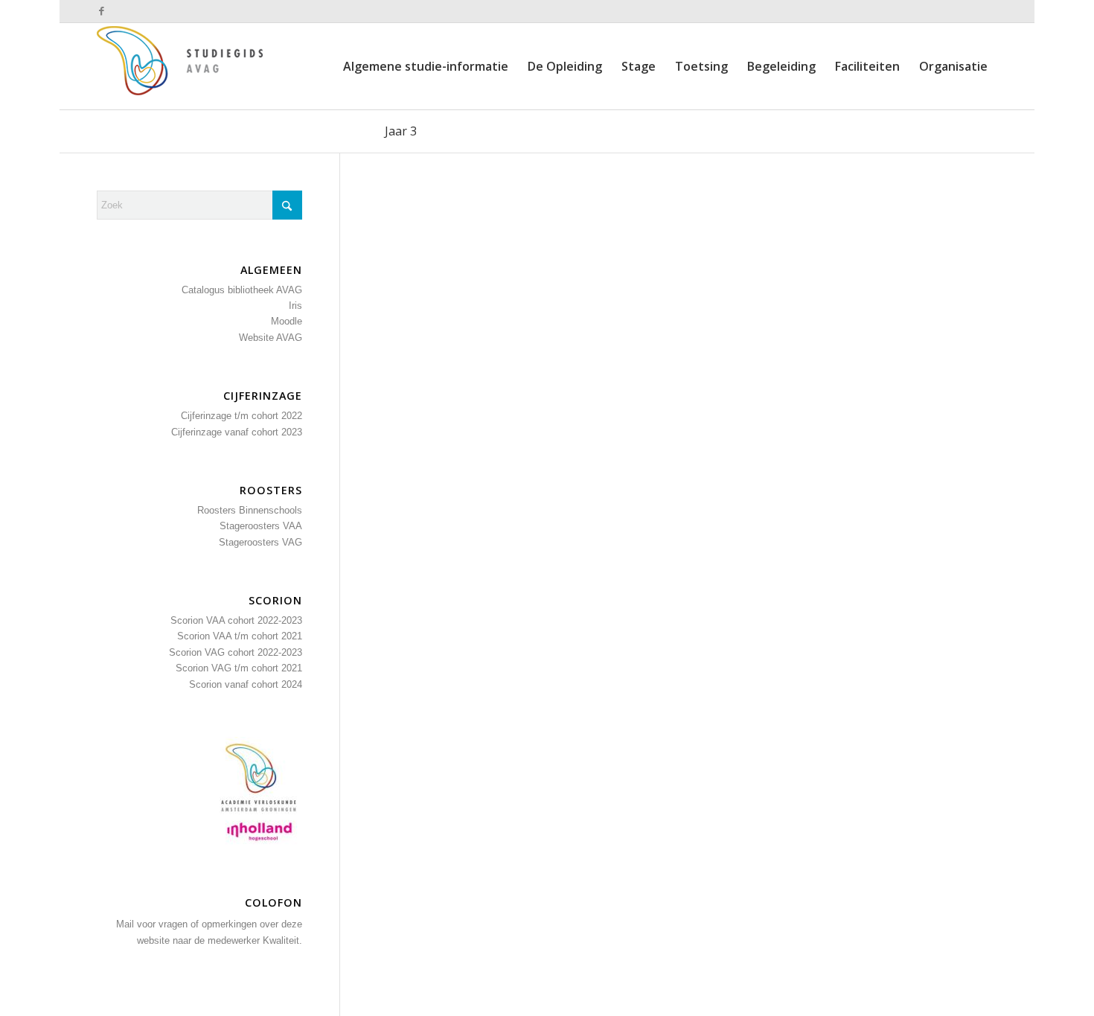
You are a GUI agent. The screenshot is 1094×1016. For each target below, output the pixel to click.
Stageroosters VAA (261, 525)
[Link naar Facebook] (101, 11)
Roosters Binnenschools (249, 510)
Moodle (286, 321)
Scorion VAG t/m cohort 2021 (239, 668)
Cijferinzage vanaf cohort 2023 (236, 432)
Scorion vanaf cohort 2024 (245, 684)
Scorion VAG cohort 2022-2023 (235, 652)
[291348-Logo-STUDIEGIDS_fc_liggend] (186, 66)
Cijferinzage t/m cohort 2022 (241, 415)
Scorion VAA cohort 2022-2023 (236, 620)
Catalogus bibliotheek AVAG (242, 289)
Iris (295, 305)
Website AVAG (270, 337)
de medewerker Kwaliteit (246, 940)
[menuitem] (425, 66)
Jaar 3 (401, 131)
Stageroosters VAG (260, 542)
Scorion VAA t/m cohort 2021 (239, 636)
